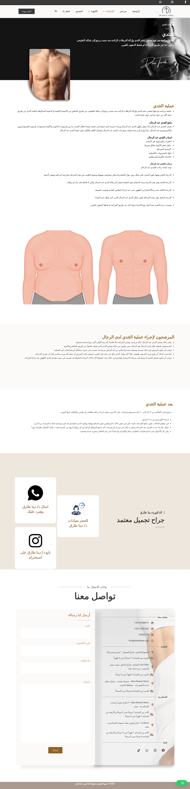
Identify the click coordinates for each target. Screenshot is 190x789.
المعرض (79, 11)
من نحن (123, 11)
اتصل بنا (66, 11)
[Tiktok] (139, 750)
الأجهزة (94, 11)
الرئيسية (136, 11)
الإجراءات (110, 11)
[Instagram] (155, 750)
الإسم (87, 626)
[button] (26, 11)
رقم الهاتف (85, 660)
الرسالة (86, 682)
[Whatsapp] (147, 750)
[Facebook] (163, 750)
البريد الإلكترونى (83, 643)
